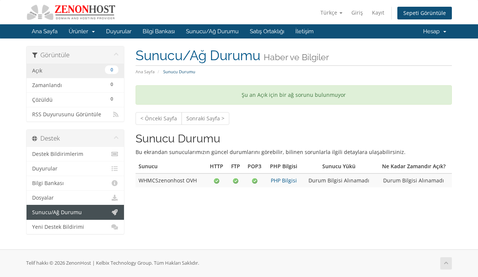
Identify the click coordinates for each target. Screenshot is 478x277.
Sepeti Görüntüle (424, 12)
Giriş (357, 12)
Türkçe (329, 12)
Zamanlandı (72, 85)
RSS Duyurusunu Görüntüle (66, 114)
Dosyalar (43, 197)
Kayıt (378, 12)
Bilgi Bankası (159, 31)
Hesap (433, 31)
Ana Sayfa (45, 31)
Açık (72, 70)
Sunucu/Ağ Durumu (212, 31)
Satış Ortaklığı (267, 31)
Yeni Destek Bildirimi (58, 227)
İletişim (304, 31)
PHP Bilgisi (284, 180)
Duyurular (118, 31)
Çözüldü (72, 99)
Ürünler (80, 31)
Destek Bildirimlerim (57, 154)
